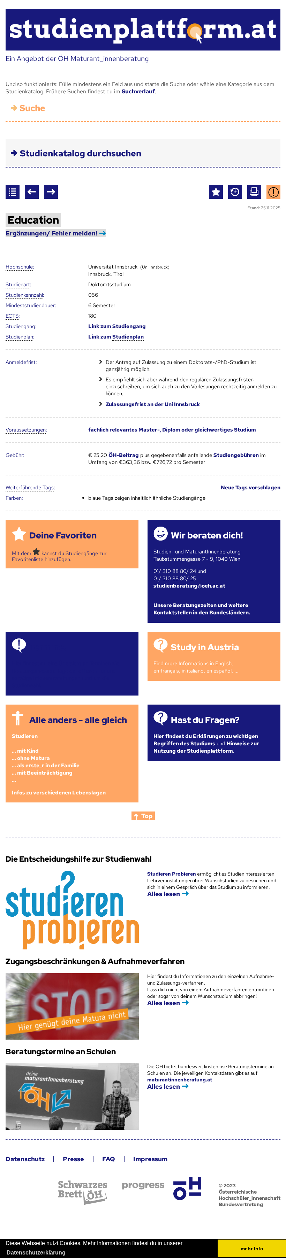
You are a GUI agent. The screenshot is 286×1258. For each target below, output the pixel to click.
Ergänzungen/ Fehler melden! (51, 233)
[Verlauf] (235, 192)
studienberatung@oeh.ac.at (189, 585)
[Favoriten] (216, 192)
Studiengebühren (236, 455)
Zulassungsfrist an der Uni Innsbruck (153, 404)
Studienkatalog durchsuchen (80, 153)
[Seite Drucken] (254, 192)
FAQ (108, 1159)
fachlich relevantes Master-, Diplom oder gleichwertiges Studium (172, 429)
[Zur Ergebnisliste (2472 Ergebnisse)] (13, 192)
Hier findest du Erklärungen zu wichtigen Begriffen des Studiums (205, 740)
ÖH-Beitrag (123, 455)
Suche (32, 108)
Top (147, 816)
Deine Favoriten (63, 535)
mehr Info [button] (252, 1248)
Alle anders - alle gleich (78, 720)
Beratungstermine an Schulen (61, 1052)
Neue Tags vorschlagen (250, 487)
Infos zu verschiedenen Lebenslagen (59, 792)
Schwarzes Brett (82, 1192)
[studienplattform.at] (143, 30)
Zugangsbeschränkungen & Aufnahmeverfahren (95, 961)
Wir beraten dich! (207, 535)
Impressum (150, 1159)
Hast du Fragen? (205, 720)
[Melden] (273, 192)
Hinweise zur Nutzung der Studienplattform (206, 747)
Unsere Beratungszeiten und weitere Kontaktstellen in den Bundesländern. (201, 609)
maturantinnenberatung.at (179, 1080)
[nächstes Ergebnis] (51, 192)
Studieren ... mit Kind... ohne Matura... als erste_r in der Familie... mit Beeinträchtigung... (46, 758)
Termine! (47, 647)
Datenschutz (25, 1159)
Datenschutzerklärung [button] (36, 1253)
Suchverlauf (138, 91)
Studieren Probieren (172, 874)
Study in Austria (205, 647)
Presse (73, 1159)
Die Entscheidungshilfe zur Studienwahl (79, 859)
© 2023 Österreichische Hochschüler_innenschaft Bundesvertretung (249, 1194)
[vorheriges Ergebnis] (32, 192)
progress (143, 1186)
